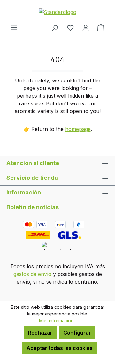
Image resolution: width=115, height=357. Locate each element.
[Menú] (14, 27)
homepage (78, 129)
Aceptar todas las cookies (60, 348)
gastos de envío (32, 274)
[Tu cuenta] (85, 27)
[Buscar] (55, 27)
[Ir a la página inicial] (57, 12)
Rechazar (40, 333)
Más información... (57, 320)
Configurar (77, 333)
